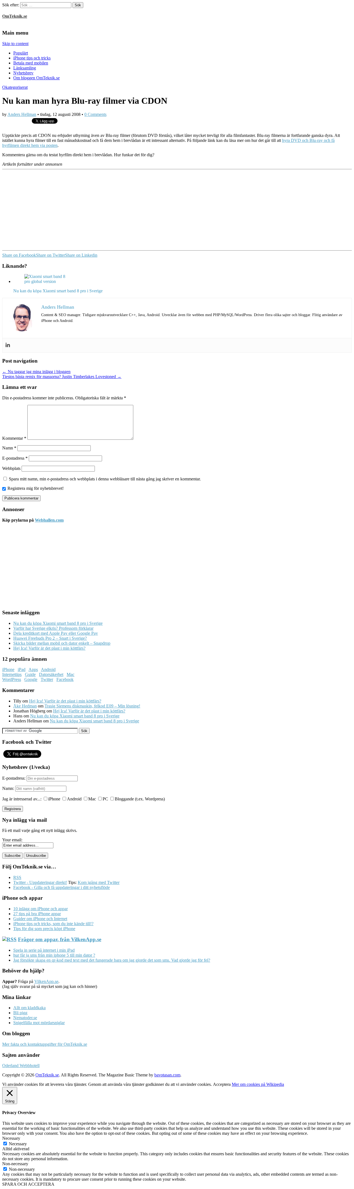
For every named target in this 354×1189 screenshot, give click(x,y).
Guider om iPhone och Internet (40, 918)
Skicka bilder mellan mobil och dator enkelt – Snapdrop (61, 643)
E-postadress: (14, 778)
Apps (33, 669)
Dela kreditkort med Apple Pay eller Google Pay (55, 633)
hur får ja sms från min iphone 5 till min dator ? (54, 955)
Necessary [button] (11, 1138)
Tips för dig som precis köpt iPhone (44, 928)
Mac (70, 674)
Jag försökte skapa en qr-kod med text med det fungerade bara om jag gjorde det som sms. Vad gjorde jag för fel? (111, 960)
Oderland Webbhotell (21, 1065)
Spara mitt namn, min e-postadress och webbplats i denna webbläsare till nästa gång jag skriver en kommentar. (105, 479)
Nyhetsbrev (23, 73)
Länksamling (24, 68)
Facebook (65, 679)
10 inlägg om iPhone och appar (40, 908)
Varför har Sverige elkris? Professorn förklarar (53, 628)
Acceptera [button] (222, 1084)
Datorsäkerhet (51, 674)
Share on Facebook (19, 255)
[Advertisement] (168, 209)
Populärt (20, 53)
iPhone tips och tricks (32, 58)
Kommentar (14, 438)
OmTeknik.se (14, 16)
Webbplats (11, 468)
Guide (30, 674)
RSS (17, 877)
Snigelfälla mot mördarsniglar (39, 1022)
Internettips (12, 674)
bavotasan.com (167, 1075)
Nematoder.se (25, 1017)
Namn (9, 448)
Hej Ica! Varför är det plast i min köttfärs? (49, 648)
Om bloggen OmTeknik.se (36, 78)
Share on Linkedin (81, 255)
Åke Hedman (25, 706)
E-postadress (15, 458)
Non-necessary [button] (15, 1163)
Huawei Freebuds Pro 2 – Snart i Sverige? (50, 638)
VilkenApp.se (46, 981)
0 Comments (95, 114)
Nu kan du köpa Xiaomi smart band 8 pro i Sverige (58, 623)
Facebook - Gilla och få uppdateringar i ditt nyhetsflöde (61, 887)
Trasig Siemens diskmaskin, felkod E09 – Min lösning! (92, 706)
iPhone (8, 669)
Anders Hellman (21, 114)
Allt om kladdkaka (29, 1007)
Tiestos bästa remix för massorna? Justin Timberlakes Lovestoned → (61, 376)
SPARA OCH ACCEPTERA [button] (28, 1184)
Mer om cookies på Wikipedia (258, 1084)
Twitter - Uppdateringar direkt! (40, 882)
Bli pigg (20, 1012)
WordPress (11, 679)
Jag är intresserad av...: (21, 799)
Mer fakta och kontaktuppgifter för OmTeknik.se (44, 1044)
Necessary (18, 1143)
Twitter (47, 679)
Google (30, 679)
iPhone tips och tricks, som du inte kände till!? (53, 923)
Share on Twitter (50, 255)
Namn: (8, 788)
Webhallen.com (49, 520)
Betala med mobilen (30, 63)
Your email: (12, 839)
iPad (21, 669)
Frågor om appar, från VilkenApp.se (59, 939)
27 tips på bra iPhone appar (37, 913)
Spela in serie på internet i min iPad (44, 950)
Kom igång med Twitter (98, 882)
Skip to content (15, 43)
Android (48, 669)
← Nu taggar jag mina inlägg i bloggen (36, 371)
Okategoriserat (15, 87)
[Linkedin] (7, 345)
